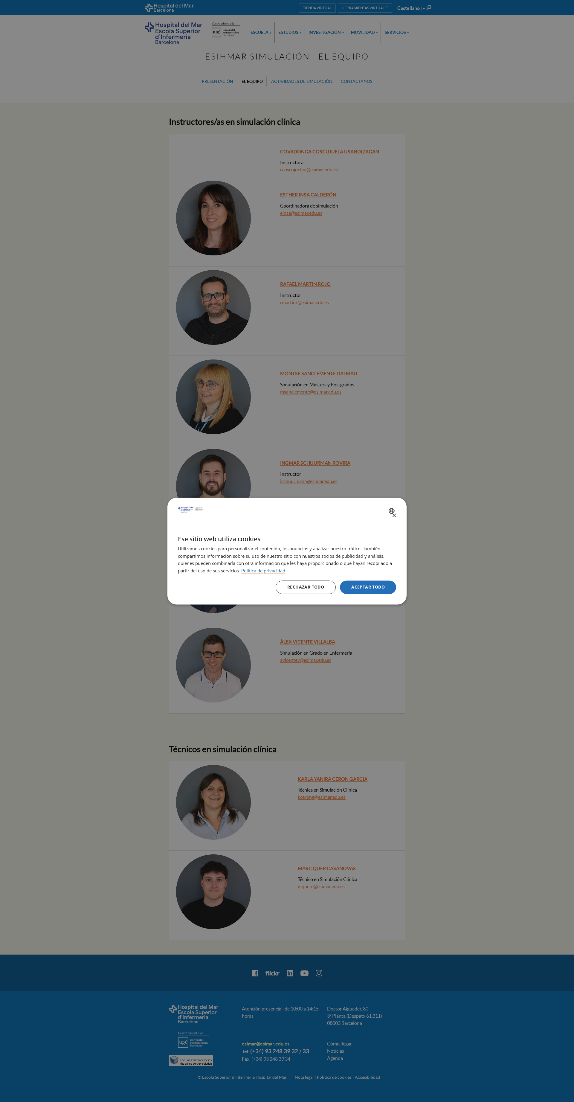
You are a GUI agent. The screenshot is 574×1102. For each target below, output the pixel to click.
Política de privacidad (263, 571)
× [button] (394, 515)
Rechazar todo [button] (305, 587)
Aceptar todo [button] (368, 587)
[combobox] (392, 511)
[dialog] (287, 551)
